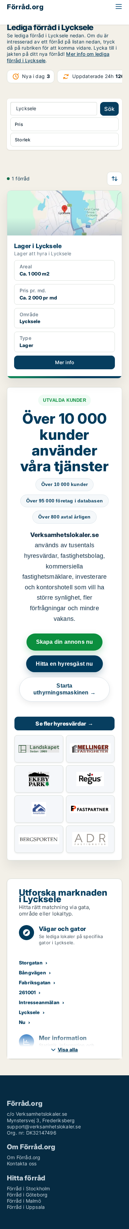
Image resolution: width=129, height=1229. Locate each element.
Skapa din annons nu (64, 642)
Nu (22, 1022)
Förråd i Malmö (24, 1201)
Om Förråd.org (24, 1157)
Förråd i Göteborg (27, 1195)
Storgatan (31, 962)
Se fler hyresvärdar (64, 723)
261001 (27, 992)
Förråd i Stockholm (28, 1188)
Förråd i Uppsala (26, 1207)
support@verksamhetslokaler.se (44, 1126)
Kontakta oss (21, 1163)
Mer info (64, 362)
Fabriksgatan (35, 982)
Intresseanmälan (39, 1002)
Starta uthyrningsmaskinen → (64, 689)
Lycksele (29, 1012)
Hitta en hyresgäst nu (64, 664)
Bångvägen (32, 972)
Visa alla (68, 1049)
